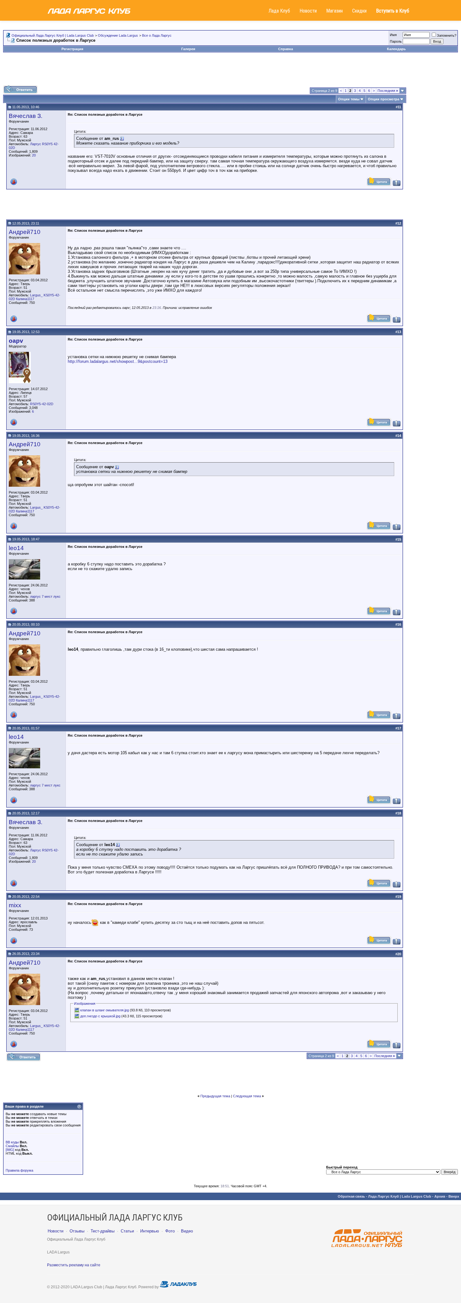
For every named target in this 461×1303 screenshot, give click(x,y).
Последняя (388, 91)
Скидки (359, 11)
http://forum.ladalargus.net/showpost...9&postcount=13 (117, 361)
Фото (170, 1231)
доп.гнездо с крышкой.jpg (100, 1016)
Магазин (334, 11)
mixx (15, 905)
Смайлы (12, 1146)
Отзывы (77, 1231)
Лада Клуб (279, 11)
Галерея (188, 49)
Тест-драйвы (102, 1231)
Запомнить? (446, 35)
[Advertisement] (230, 71)
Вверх (453, 1196)
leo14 (16, 548)
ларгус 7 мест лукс (45, 596)
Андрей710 (24, 232)
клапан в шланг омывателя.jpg (104, 1010)
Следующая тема (247, 1096)
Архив (439, 1196)
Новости (308, 11)
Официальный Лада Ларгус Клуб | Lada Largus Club (53, 35)
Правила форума (19, 1170)
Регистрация (72, 49)
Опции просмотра (383, 99)
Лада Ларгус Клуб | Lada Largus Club (399, 1196)
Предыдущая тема (215, 1096)
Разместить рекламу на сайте (73, 1265)
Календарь (396, 49)
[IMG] (10, 1150)
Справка (285, 49)
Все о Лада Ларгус (157, 35)
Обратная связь (351, 1196)
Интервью (149, 1231)
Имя (393, 35)
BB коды (12, 1142)
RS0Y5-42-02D (41, 404)
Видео (187, 1231)
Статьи (127, 1231)
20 (34, 155)
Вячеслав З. (25, 116)
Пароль (396, 41)
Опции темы (348, 99)
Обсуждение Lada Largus (118, 35)
